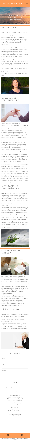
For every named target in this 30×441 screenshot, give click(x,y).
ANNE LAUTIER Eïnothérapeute (12, 3)
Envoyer (15, 382)
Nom (3, 358)
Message (4, 370)
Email (3, 364)
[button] (2, 15)
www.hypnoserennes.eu (8, 438)
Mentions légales (15, 439)
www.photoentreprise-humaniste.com (23, 438)
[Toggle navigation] (27, 3)
